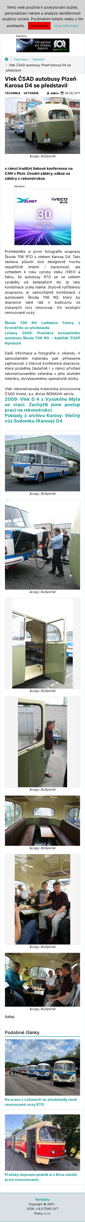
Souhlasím (39, 25)
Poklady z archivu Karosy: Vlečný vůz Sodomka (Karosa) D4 (42, 418)
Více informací (66, 25)
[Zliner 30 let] (42, 216)
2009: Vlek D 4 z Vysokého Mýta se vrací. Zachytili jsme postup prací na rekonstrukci (42, 404)
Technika (20, 59)
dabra (52, 93)
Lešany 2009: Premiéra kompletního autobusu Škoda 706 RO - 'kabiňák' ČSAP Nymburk (42, 338)
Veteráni (38, 59)
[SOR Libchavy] (43, 45)
